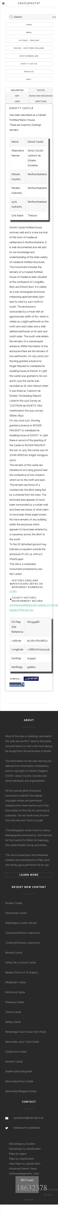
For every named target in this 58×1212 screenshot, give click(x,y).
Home (29, 25)
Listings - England (29, 40)
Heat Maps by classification (24, 1163)
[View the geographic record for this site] (31, 679)
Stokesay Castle (14, 1002)
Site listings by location (22, 1143)
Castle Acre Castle (15, 1051)
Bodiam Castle (13, 903)
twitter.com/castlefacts (26, 1127)
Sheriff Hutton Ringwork (18, 1071)
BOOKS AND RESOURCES (41, 95)
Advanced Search (19, 1168)
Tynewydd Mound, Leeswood (22, 932)
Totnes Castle (13, 1012)
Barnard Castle (13, 952)
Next (29, 79)
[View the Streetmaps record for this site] (16, 685)
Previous (29, 72)
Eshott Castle (29, 64)
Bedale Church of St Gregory (21, 972)
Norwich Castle (14, 1061)
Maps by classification (21, 1158)
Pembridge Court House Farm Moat (25, 1031)
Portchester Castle (15, 913)
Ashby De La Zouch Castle (20, 962)
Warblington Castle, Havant (21, 922)
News (33, 1168)
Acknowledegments (20, 1173)
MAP (17, 95)
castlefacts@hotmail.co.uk (28, 1117)
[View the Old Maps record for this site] (16, 679)
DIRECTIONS (41, 101)
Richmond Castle (15, 992)
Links (36, 1173)
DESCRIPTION (17, 90)
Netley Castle (13, 1021)
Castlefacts (29, 3)
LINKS (17, 101)
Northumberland (29, 56)
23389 (13, 591)
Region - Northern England (29, 48)
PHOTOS (41, 90)
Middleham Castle (15, 982)
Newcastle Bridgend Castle (20, 1091)
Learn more (29, 874)
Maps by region (18, 1153)
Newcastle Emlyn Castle (19, 1081)
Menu (29, 32)
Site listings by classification (25, 1148)
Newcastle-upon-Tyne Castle (22, 1041)
